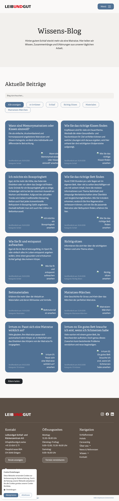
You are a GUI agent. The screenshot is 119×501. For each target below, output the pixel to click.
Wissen (83, 453)
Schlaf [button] (52, 104)
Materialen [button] (91, 104)
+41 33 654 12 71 (12, 445)
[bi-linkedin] (112, 414)
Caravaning (84, 442)
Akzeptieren (11, 495)
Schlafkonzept (86, 435)
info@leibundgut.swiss (15, 442)
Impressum (101, 498)
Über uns (84, 446)
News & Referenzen (88, 449)
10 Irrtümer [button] (34, 104)
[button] (19, 489)
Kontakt (83, 457)
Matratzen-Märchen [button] (18, 110)
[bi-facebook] (107, 414)
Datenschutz (110, 498)
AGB (95, 498)
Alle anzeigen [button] (14, 104)
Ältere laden (14, 381)
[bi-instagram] (102, 414)
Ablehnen (25, 495)
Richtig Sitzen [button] (70, 104)
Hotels (82, 438)
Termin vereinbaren (54, 460)
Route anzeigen (15, 460)
